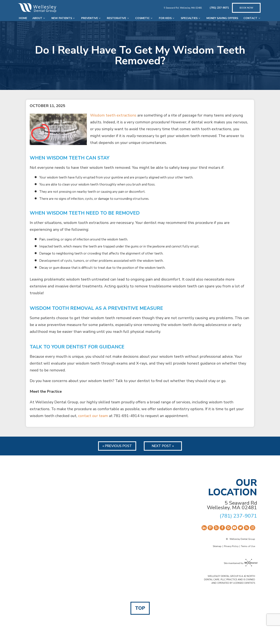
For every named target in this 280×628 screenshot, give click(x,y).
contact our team (93, 415)
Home (23, 18)
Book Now (246, 7)
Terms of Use (248, 546)
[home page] (37, 8)
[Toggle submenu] (44, 18)
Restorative (116, 18)
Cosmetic (142, 18)
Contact (250, 18)
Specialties (189, 18)
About (37, 18)
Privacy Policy (231, 546)
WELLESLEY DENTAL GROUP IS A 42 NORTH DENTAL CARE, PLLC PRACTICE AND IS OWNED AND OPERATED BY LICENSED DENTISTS (229, 579)
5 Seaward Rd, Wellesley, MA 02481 (183, 7)
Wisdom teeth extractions (113, 115)
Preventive (89, 18)
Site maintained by (233, 563)
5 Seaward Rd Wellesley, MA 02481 (232, 505)
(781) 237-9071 (219, 8)
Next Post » (163, 446)
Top (140, 608)
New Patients (61, 18)
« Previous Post (117, 446)
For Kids (165, 18)
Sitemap (217, 546)
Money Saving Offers (222, 18)
